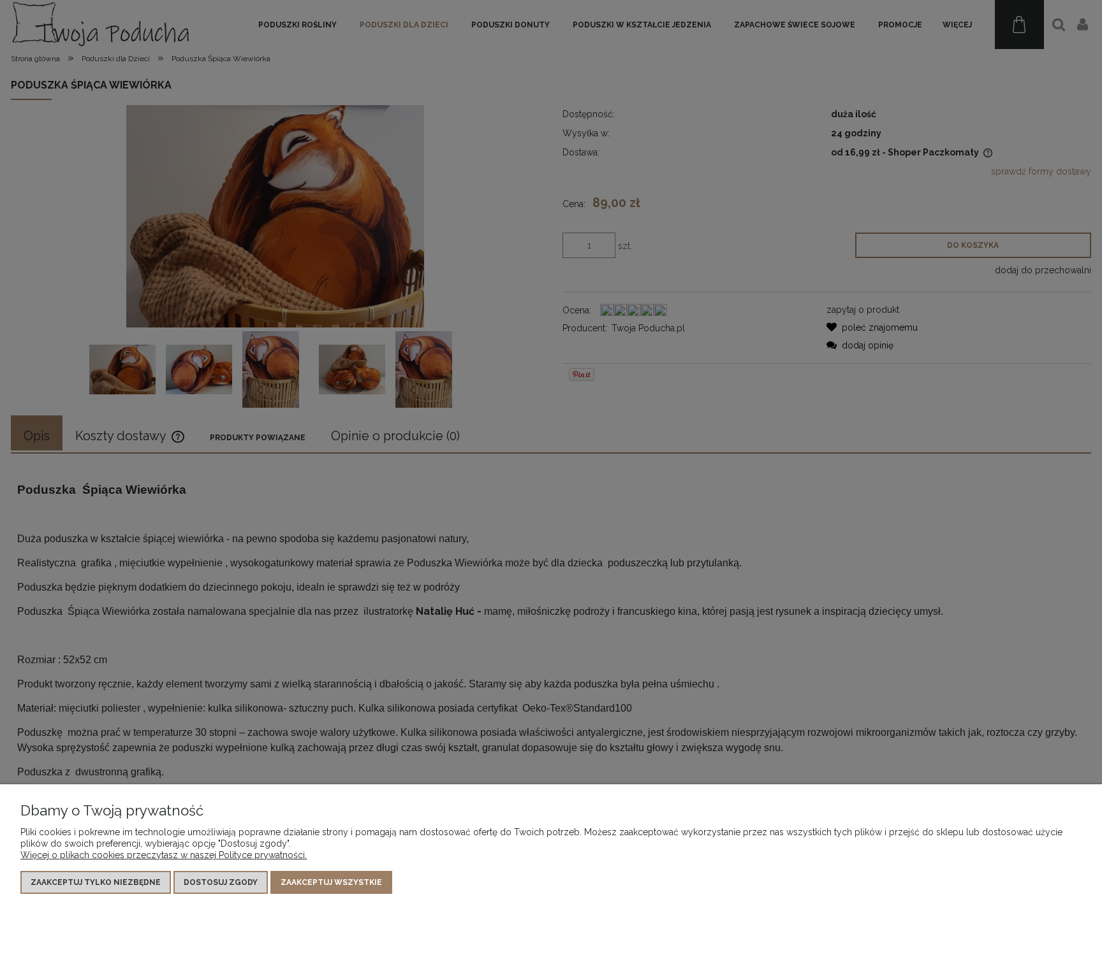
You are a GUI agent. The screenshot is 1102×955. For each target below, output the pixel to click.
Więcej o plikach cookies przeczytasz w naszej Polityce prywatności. (163, 855)
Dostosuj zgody (221, 882)
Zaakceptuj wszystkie (331, 882)
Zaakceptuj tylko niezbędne (96, 882)
